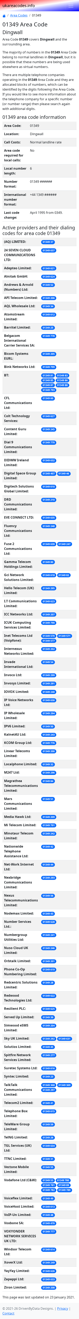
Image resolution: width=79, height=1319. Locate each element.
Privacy (62, 1308)
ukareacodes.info (18, 5)
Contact (8, 1313)
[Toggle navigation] (71, 6)
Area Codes (19, 15)
